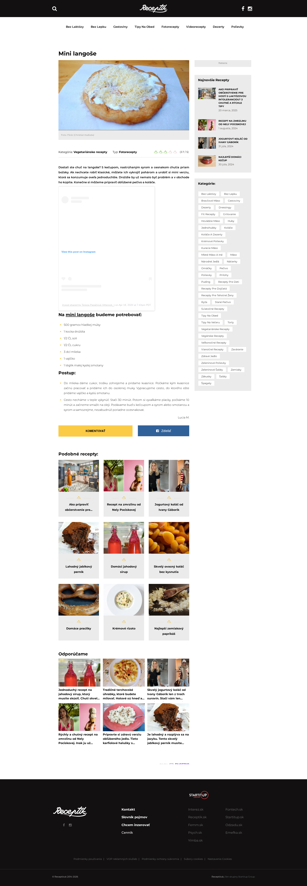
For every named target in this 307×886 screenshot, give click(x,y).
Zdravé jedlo (209, 356)
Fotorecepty (170, 26)
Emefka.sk (233, 833)
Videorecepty (196, 26)
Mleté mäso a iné (211, 254)
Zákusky (206, 376)
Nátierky (232, 261)
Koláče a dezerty (211, 234)
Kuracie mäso (209, 248)
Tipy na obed (144, 26)
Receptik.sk (197, 817)
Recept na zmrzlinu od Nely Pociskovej (124, 507)
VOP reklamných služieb (122, 859)
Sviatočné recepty (212, 308)
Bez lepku (98, 26)
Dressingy (225, 207)
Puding (205, 281)
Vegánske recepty (212, 335)
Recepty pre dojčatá (214, 288)
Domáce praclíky (78, 628)
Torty (231, 322)
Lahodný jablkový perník (79, 569)
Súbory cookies (193, 859)
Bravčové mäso (210, 200)
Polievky (237, 26)
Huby (231, 221)
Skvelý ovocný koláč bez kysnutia (169, 569)
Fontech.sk (234, 809)
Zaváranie (237, 349)
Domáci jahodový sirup (124, 569)
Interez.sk (195, 809)
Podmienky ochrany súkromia (160, 859)
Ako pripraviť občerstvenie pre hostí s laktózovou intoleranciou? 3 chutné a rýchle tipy (232, 98)
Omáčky (206, 268)
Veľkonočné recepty (213, 342)
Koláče (228, 227)
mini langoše (80, 314)
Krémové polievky (212, 241)
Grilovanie (229, 214)
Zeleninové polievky (213, 363)
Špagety (206, 383)
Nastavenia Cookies (220, 859)
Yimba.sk (195, 840)
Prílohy (224, 275)
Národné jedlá (210, 261)
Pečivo (224, 268)
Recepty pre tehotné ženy (217, 295)
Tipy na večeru (210, 322)
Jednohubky (208, 227)
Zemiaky (236, 369)
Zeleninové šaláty (212, 369)
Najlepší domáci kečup (230, 158)
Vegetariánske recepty (90, 152)
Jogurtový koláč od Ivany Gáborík (169, 507)
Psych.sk (195, 833)
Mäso (233, 254)
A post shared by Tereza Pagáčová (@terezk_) (88, 305)
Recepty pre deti (228, 281)
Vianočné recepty (212, 349)
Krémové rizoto (123, 628)
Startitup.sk (234, 817)
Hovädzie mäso (210, 221)
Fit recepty (208, 214)
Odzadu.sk (233, 825)
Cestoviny (120, 26)
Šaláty (223, 376)
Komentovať (95, 431)
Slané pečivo (223, 302)
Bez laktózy (75, 26)
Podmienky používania (88, 859)
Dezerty (218, 26)
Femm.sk (195, 825)
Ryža (204, 302)
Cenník (127, 833)
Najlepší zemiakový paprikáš (169, 631)
